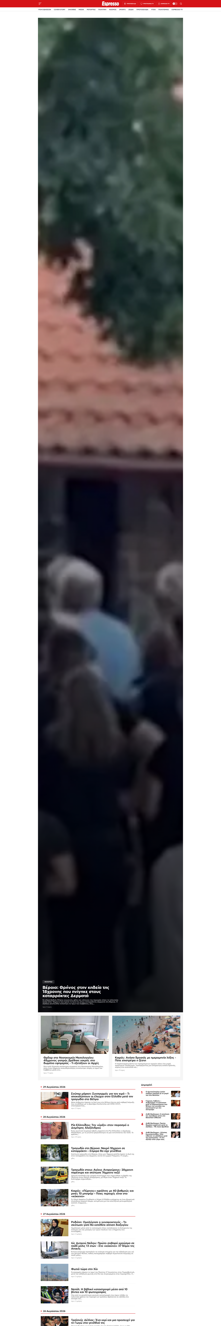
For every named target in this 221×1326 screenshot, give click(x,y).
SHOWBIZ (72, 9)
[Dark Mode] (174, 3)
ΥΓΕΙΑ (153, 9)
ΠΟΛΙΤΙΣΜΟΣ (163, 9)
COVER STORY (59, 9)
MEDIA (81, 9)
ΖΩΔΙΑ (131, 9)
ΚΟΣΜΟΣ (112, 9)
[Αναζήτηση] (181, 4)
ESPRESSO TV (177, 9)
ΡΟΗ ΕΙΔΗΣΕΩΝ (44, 9)
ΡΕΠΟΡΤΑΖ (91, 9)
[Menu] (40, 4)
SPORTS (122, 9)
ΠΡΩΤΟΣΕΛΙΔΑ (142, 9)
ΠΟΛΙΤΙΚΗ (102, 9)
